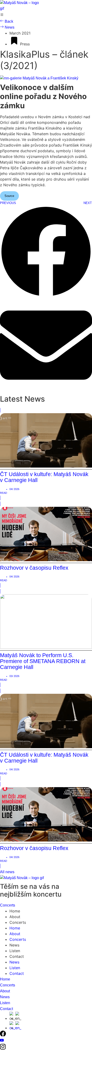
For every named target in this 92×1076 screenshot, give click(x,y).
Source (9, 196)
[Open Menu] (2, 15)
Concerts (17, 922)
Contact (16, 956)
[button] (46, 252)
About (14, 916)
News (14, 945)
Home (14, 911)
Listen (14, 950)
